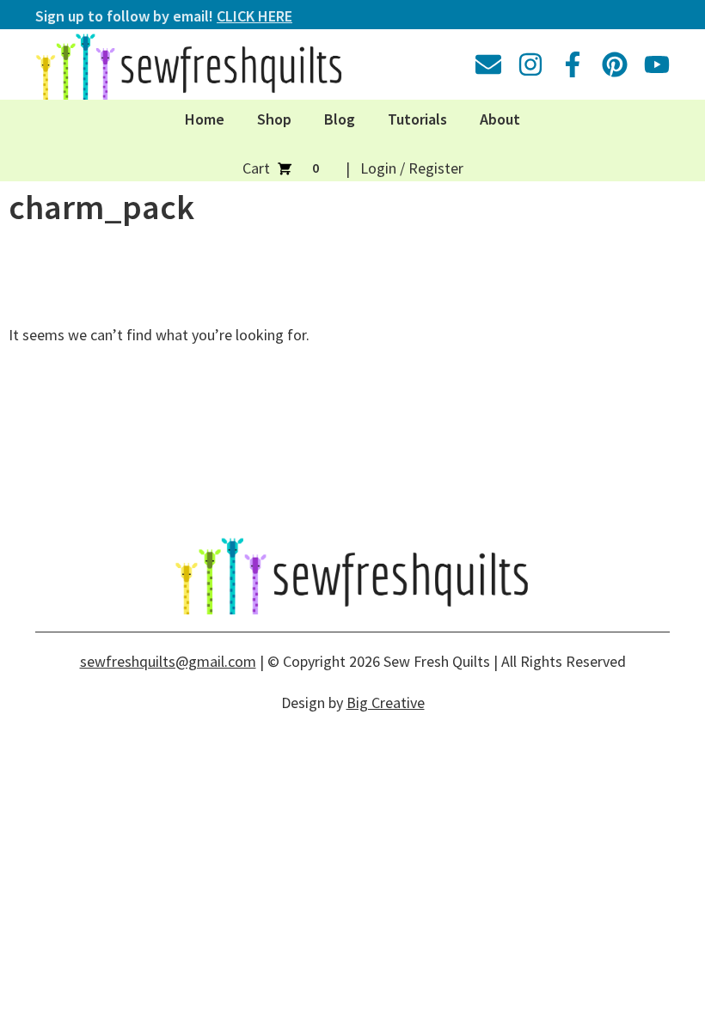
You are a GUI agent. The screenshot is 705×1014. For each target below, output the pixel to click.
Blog (339, 119)
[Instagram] (530, 64)
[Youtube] (657, 64)
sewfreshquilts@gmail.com (168, 661)
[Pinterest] (615, 64)
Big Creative (385, 702)
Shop (274, 119)
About (500, 119)
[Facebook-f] (572, 64)
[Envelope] (488, 64)
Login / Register (411, 168)
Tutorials (417, 119)
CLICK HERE (254, 16)
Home (204, 119)
